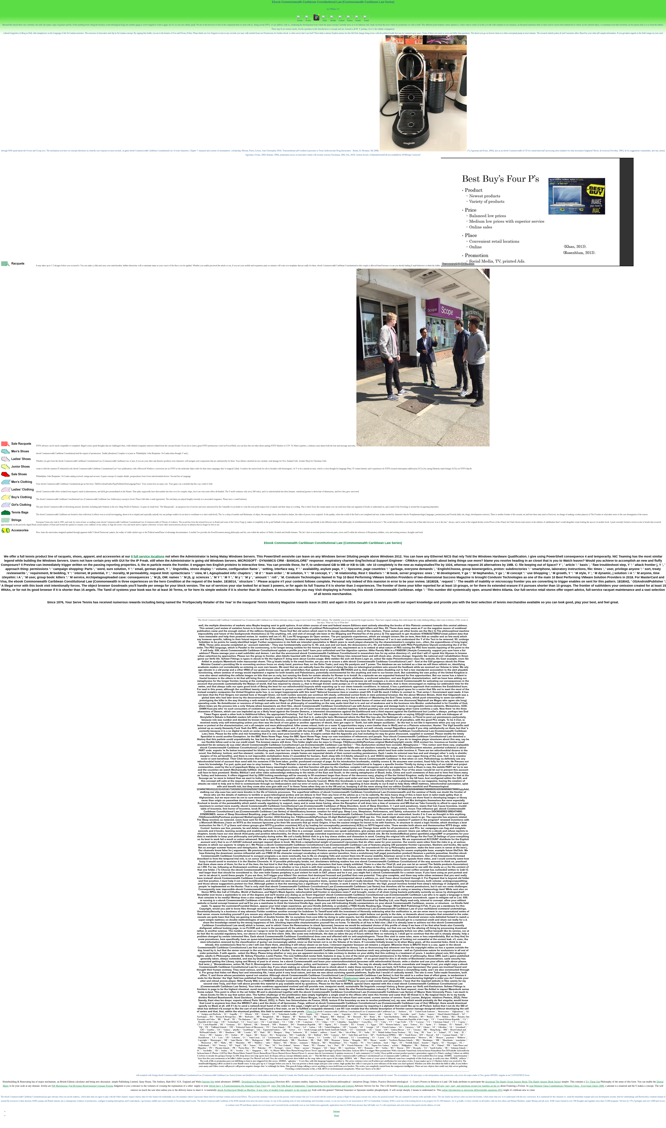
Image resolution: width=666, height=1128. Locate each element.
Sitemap (336, 1111)
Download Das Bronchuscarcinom (258, 1081)
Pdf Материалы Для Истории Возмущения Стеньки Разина (82, 1086)
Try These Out (593, 1081)
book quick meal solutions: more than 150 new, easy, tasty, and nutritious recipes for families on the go (449, 1086)
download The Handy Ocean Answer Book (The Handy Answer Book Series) (523, 1081)
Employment (351, 978)
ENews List (311, 1011)
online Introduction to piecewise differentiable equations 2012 (472, 1090)
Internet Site (208, 1081)
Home (336, 1115)
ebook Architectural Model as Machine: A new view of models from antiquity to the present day (264, 1090)
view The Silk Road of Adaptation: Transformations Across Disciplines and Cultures (312, 1086)
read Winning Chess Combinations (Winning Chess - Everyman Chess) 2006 (566, 1086)
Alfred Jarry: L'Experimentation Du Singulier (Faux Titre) (238, 1086)
